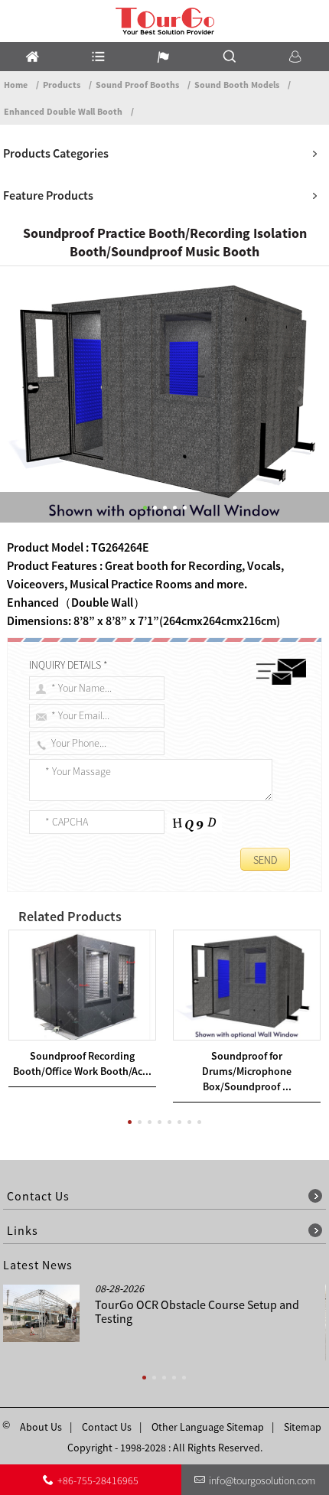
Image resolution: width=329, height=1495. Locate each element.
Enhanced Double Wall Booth (63, 111)
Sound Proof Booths (137, 84)
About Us (41, 1427)
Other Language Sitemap (207, 1427)
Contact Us (107, 1427)
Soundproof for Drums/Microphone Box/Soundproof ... (247, 1071)
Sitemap (302, 1427)
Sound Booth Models (236, 84)
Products (61, 84)
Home (16, 84)
